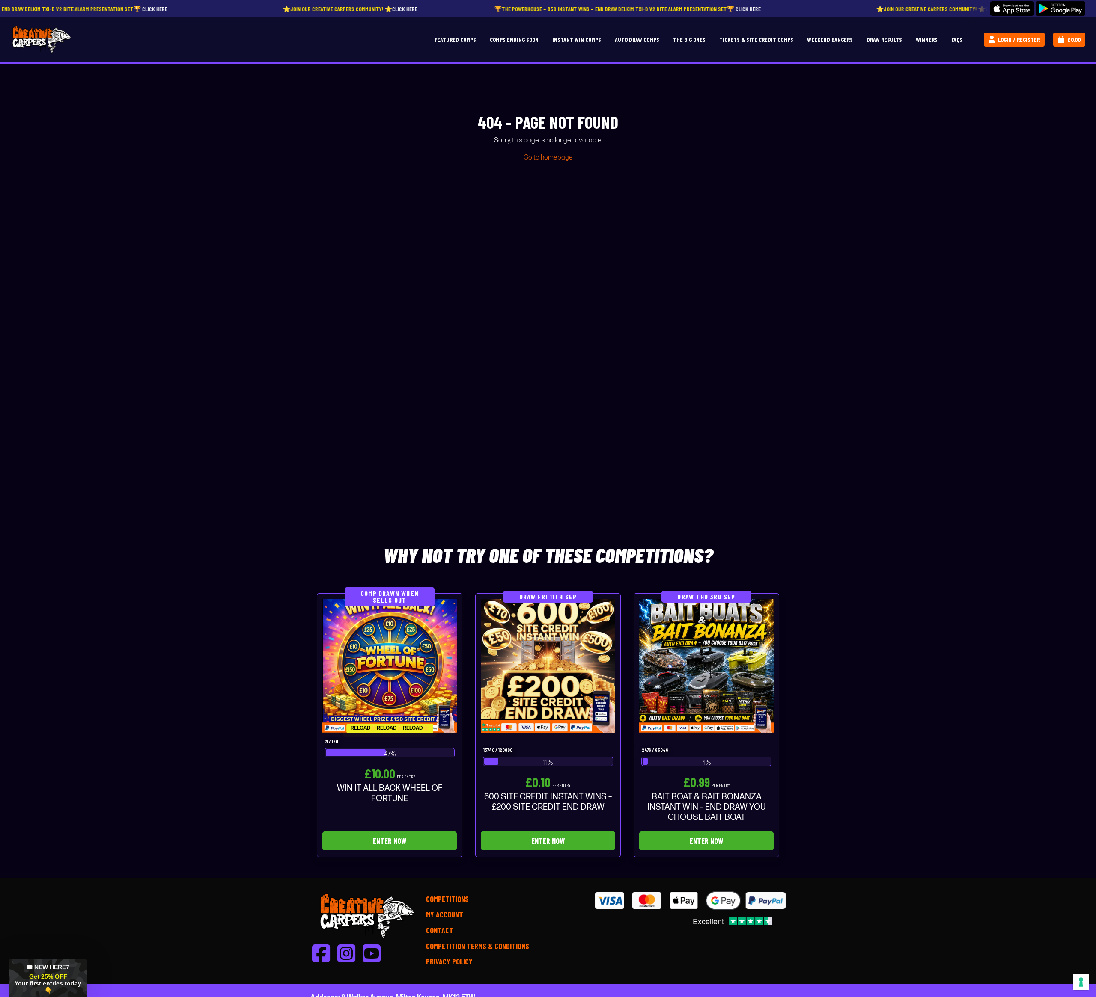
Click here (90, 8)
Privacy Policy (449, 961)
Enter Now (389, 841)
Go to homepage (548, 158)
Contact (439, 930)
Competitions (447, 899)
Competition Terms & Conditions (477, 946)
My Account (444, 914)
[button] (48, 978)
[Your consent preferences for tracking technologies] (1081, 982)
